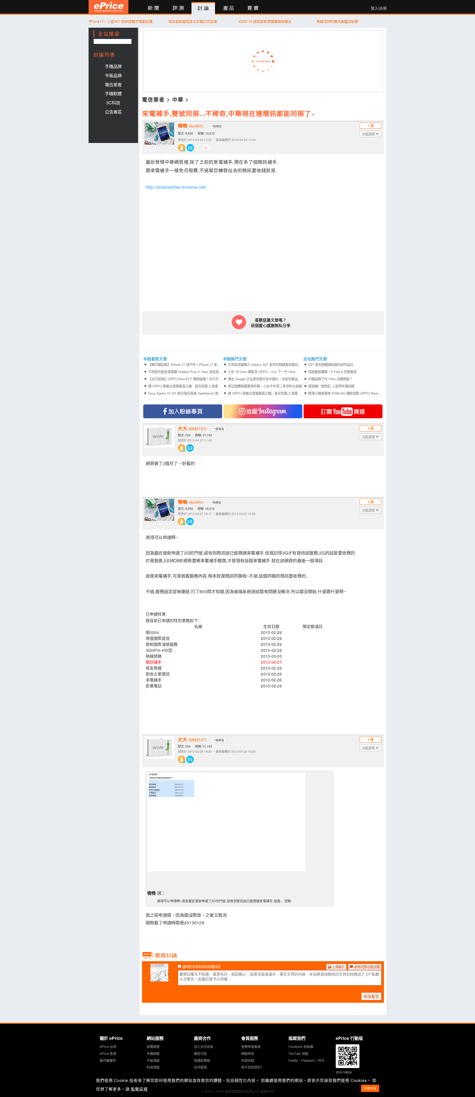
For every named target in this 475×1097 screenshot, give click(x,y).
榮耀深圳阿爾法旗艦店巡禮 (337, 21)
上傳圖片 (338, 966)
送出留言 (371, 996)
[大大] (159, 440)
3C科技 (113, 102)
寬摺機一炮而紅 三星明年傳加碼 (331, 386)
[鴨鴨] (159, 137)
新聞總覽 (153, 1046)
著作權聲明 (108, 1060)
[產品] (228, 8)
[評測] (178, 8)
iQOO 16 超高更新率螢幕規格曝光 (264, 21)
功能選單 (369, 134)
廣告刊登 (200, 1053)
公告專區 (113, 112)
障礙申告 (247, 1053)
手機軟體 (113, 93)
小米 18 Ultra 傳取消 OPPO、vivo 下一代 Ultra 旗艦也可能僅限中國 (265, 371)
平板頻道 (153, 1060)
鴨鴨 (191, 125)
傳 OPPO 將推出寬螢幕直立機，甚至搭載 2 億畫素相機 (185, 386)
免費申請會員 (251, 1046)
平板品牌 (113, 75)
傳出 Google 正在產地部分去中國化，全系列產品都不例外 (265, 378)
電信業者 (113, 84)
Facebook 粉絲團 (300, 1046)
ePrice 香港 (108, 1053)
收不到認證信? (251, 1067)
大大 (192, 428)
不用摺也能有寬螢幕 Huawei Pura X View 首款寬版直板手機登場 (185, 371)
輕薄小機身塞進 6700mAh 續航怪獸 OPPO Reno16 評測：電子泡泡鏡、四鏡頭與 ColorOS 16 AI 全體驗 (345, 393)
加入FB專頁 (182, 411)
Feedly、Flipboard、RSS (306, 1060)
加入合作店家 (203, 1046)
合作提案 (200, 1067)
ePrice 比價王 (108, 7)
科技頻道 (153, 1067)
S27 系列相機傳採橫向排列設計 (331, 364)
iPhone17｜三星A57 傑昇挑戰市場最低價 (120, 21)
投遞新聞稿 (202, 1060)
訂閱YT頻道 (343, 411)
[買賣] (253, 8)
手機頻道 (153, 1053)
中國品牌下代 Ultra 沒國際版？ (330, 378)
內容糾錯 (247, 1060)
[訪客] (159, 978)
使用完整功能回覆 (366, 966)
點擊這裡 (139, 1089)
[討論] (203, 8)
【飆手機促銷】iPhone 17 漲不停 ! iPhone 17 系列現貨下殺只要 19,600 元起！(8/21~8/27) (185, 364)
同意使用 (370, 1088)
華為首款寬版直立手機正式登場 (192, 21)
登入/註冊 (379, 8)
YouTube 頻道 (298, 1053)
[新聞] (153, 8)
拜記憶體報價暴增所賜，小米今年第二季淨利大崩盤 (265, 386)
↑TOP (399, 1067)
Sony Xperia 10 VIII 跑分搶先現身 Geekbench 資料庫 (185, 393)
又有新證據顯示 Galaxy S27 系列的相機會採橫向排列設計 (265, 364)
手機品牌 (113, 66)
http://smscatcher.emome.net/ (176, 187)
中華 (178, 99)
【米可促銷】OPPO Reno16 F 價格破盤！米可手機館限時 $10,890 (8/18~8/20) (185, 378)
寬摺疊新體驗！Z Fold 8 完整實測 (332, 371)
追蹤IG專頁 (262, 411)
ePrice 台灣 (108, 1046)
